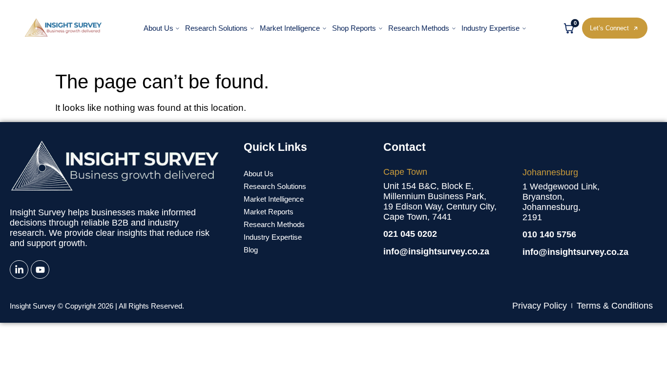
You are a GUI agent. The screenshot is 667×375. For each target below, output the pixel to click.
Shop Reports (354, 28)
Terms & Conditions (615, 306)
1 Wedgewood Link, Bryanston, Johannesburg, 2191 (561, 202)
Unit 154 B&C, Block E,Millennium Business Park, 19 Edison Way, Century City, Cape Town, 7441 (440, 201)
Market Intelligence (290, 28)
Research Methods (418, 28)
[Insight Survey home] (63, 28)
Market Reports (268, 212)
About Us (158, 28)
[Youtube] (40, 269)
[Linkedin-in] (19, 269)
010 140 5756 (549, 234)
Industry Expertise (490, 28)
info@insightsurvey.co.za (436, 251)
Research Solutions (216, 28)
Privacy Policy (539, 306)
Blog (251, 250)
